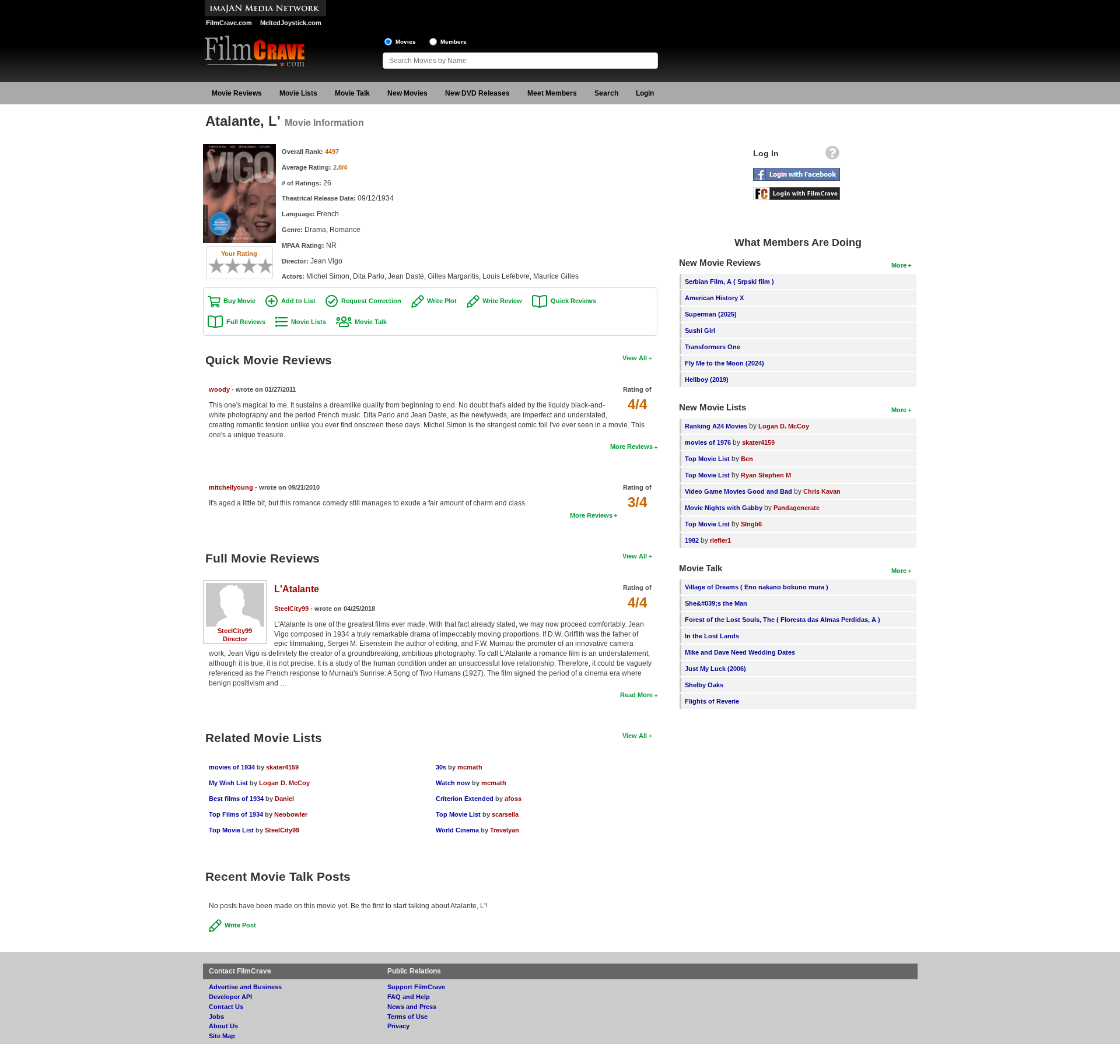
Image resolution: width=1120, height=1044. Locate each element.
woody (219, 389)
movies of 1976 (708, 442)
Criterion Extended (465, 798)
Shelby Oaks (704, 684)
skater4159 (282, 767)
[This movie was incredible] (269, 266)
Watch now (453, 782)
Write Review (502, 300)
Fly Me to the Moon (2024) (724, 363)
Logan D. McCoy (284, 782)
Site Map (222, 1035)
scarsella (505, 814)
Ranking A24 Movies (716, 426)
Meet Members (552, 93)
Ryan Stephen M (766, 475)
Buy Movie (239, 300)
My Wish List (228, 782)
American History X (714, 297)
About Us (223, 1025)
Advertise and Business (245, 986)
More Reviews (631, 446)
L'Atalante (296, 589)
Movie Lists (298, 93)
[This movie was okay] (245, 266)
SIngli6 (751, 524)
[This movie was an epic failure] (212, 266)
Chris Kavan (822, 491)
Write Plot (442, 300)
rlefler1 (720, 540)
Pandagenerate (797, 507)
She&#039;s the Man (716, 603)
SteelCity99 (235, 630)
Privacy (398, 1025)
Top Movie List (231, 830)
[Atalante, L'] (239, 148)
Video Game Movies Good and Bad (738, 491)
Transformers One (712, 346)
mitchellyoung (231, 487)
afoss (513, 798)
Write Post (240, 925)
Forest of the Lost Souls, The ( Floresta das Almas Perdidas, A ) (782, 619)
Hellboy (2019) (707, 379)
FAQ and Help (408, 996)
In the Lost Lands (712, 635)
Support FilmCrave (416, 986)
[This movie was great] (261, 266)
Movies (406, 41)
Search (606, 93)
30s (441, 767)
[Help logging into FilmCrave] (832, 156)
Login (645, 93)
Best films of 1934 (236, 798)
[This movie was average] (237, 266)
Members (453, 41)
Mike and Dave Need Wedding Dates (740, 652)
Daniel (284, 798)
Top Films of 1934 (236, 814)
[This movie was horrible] (220, 266)
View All (634, 357)
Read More (636, 694)
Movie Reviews (237, 93)
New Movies (407, 93)
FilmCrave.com (229, 22)
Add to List (298, 300)
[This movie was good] (253, 266)
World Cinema (457, 830)
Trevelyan (504, 830)
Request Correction (371, 300)
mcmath (469, 767)
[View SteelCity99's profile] (235, 587)
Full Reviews (245, 321)
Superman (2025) (711, 314)
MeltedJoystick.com (290, 22)
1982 (692, 540)
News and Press (411, 1006)
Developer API (230, 996)
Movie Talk (352, 93)
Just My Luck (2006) (715, 668)
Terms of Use (407, 1016)
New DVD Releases (477, 93)
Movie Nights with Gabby (723, 507)
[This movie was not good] (229, 266)
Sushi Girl (700, 330)
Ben (747, 458)
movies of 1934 (232, 767)
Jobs (216, 1016)
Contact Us (226, 1006)
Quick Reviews (573, 300)
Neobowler (290, 814)
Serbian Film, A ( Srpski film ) (729, 281)
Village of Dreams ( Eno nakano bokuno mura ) (756, 586)
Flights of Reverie (712, 701)
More (899, 265)
